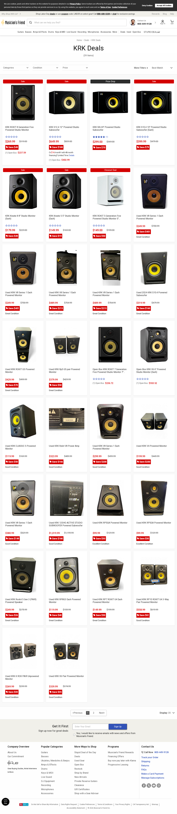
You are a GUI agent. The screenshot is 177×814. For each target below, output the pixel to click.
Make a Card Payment (152, 773)
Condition (37, 67)
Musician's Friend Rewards (121, 752)
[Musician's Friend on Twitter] (148, 785)
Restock (78, 768)
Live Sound (71, 32)
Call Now (154, 752)
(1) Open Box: (11, 153)
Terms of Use (105, 7)
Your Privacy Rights (122, 804)
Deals (86, 40)
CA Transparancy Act (141, 804)
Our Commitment (16, 756)
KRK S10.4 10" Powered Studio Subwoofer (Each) (151, 128)
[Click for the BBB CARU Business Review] (23, 804)
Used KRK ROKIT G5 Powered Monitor (19, 370)
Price (65, 67)
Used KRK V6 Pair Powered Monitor (66, 676)
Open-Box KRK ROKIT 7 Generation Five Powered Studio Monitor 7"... (110, 370)
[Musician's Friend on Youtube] (153, 785)
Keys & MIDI (60, 32)
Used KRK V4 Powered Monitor (151, 446)
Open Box (79, 764)
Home (79, 40)
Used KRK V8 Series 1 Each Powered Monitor (149, 217)
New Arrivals (80, 777)
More (115, 32)
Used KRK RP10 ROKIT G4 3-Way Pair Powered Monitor (152, 600)
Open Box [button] (136, 32)
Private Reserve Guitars (85, 781)
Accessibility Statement (76, 808)
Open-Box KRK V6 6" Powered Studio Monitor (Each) (151, 370)
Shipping (145, 761)
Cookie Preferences (119, 7)
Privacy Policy (75, 4)
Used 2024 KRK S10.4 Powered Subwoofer (151, 294)
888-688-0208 (103, 14)
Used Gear (79, 760)
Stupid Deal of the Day (85, 752)
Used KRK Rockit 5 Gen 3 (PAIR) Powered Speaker (20, 600)
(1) (107, 137)
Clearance (79, 785)
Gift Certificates (82, 789)
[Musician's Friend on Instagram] (158, 785)
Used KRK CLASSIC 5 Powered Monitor (20, 447)
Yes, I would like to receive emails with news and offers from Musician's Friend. (105, 734)
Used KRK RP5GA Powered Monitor (110, 522)
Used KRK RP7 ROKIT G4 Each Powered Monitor (107, 600)
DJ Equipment (48, 781)
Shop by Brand (81, 773)
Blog (165, 14)
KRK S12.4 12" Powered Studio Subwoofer (64, 128)
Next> (102, 713)
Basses (28, 32)
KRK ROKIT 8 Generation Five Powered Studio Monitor (19, 128)
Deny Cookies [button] (147, 6)
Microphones (93, 32)
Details (71, 155)
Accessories (106, 32)
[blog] (22, 763)
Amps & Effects (40, 32)
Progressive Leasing (118, 764)
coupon (64, 14)
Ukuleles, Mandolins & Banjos (55, 760)
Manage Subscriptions (152, 778)
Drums (51, 32)
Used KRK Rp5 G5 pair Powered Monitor (64, 370)
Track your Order (149, 757)
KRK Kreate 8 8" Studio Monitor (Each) (20, 217)
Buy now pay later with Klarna (122, 760)
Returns (145, 765)
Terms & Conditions (104, 804)
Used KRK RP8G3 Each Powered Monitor (65, 600)
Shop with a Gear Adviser (86, 793)
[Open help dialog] (5, 802)
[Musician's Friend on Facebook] (143, 785)
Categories (8, 67)
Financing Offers (116, 756)
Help (172, 14)
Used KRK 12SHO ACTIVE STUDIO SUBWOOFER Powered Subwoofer (66, 524)
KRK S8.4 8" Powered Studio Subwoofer (106, 128)
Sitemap (155, 804)
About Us (12, 752)
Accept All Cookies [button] (164, 6)
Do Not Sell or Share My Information (44, 804)
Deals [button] (122, 32)
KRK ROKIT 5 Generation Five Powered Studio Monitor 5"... (107, 217)
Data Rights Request (69, 804)
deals (52, 14)
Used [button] (129, 32)
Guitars (21, 32)
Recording (82, 32)
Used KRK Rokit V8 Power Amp (64, 446)
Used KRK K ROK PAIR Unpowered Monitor (22, 677)
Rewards (156, 14)
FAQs (144, 769)
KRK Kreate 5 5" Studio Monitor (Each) (64, 217)
